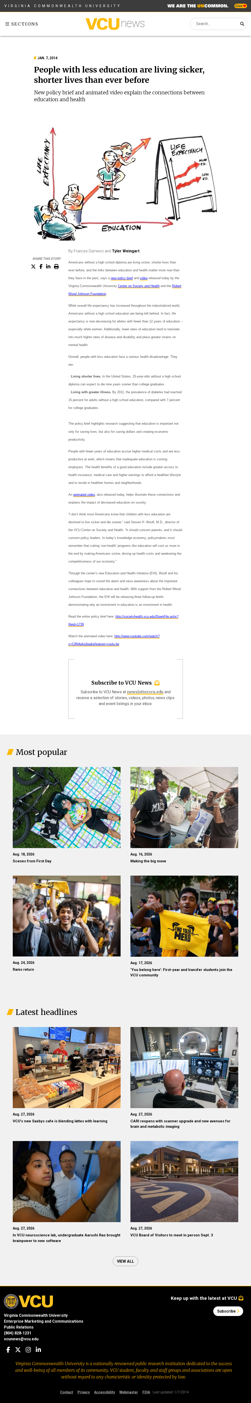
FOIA (146, 1392)
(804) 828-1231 (17, 1333)
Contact (66, 1392)
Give (239, 6)
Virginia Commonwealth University (62, 6)
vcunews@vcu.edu (21, 1339)
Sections (24, 24)
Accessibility (104, 1392)
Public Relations (19, 1327)
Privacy (83, 1392)
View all (125, 1261)
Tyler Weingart (125, 251)
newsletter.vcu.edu (145, 691)
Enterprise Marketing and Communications (43, 1321)
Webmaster (128, 1392)
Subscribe (227, 1311)
